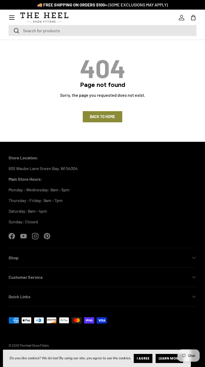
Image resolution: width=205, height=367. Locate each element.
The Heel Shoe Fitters (34, 345)
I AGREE (143, 358)
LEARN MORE (169, 358)
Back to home (102, 116)
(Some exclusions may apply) (138, 4)
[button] (193, 17)
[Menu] (12, 17)
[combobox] (102, 30)
